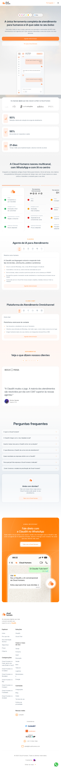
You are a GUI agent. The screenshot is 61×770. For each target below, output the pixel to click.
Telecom (18, 668)
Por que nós (5, 636)
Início (3, 633)
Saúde (17, 661)
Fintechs (18, 652)
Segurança (5, 645)
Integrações (19, 689)
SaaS (17, 655)
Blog (16, 693)
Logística (18, 671)
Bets (16, 664)
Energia (17, 679)
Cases (17, 696)
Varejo (17, 648)
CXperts (4, 651)
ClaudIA (17, 633)
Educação (18, 658)
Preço (4, 648)
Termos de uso (20, 699)
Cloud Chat (18, 636)
